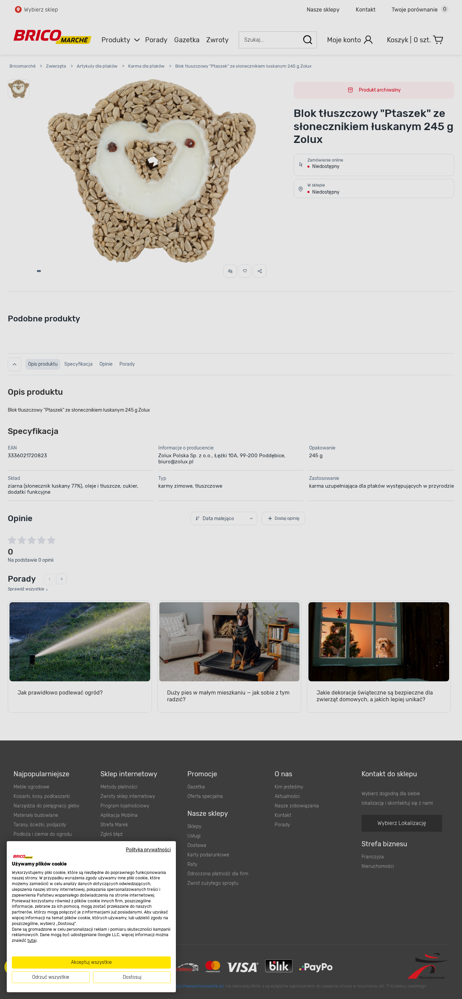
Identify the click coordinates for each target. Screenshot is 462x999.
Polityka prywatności (148, 849)
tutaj (32, 940)
